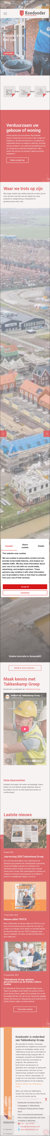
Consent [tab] (9, 546)
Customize (25, 593)
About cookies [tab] (25, 546)
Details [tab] (41, 546)
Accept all (25, 587)
